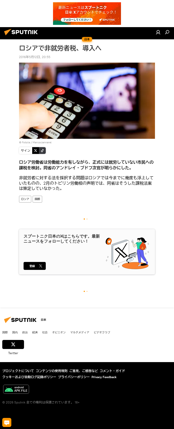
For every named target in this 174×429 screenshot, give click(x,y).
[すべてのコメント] (6, 422)
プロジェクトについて (18, 371)
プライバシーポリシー (74, 377)
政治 (25, 332)
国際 (37, 199)
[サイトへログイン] (158, 32)
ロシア (25, 199)
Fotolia (26, 142)
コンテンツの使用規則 (52, 371)
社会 (45, 332)
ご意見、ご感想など (83, 371)
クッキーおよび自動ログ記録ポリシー (29, 377)
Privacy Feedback (104, 377)
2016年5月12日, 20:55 (34, 57)
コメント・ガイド (112, 371)
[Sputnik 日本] (22, 36)
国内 (15, 332)
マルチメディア (79, 332)
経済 (35, 332)
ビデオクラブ (102, 332)
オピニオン (59, 332)
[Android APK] (16, 390)
